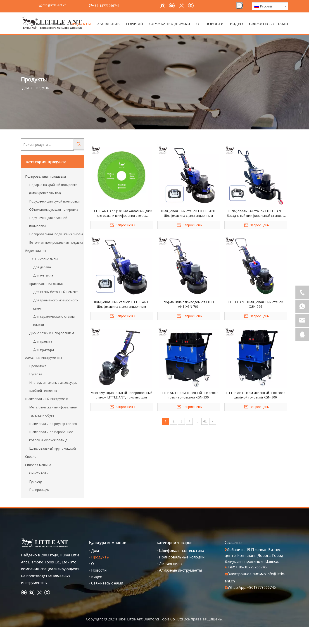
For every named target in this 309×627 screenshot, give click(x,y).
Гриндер (35, 481)
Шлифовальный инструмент (47, 399)
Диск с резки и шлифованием (51, 333)
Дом (95, 550)
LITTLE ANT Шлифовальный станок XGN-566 (255, 304)
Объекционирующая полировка (53, 209)
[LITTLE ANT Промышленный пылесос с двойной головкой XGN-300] (255, 357)
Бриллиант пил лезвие (46, 283)
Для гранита (42, 341)
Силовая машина (38, 465)
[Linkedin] (191, 5)
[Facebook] (162, 5)
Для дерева (42, 267)
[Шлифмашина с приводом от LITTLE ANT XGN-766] (188, 266)
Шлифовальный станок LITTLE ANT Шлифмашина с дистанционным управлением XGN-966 (188, 213)
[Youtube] (172, 5)
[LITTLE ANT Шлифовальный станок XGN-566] (255, 266)
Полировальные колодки (181, 557)
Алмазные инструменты (43, 357)
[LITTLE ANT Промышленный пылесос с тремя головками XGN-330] (188, 357)
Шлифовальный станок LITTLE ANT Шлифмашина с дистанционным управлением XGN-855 (121, 304)
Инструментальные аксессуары (53, 382)
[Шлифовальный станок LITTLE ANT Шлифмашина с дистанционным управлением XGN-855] (121, 266)
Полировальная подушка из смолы (56, 234)
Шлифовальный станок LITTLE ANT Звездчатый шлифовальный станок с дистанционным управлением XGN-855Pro (255, 213)
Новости (99, 570)
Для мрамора (43, 349)
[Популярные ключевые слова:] (239, 5)
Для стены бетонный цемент (55, 292)
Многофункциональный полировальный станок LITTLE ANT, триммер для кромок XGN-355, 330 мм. (121, 395)
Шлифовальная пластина (181, 550)
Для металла (43, 275)
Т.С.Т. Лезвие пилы (43, 259)
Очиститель (38, 473)
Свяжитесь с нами (107, 583)
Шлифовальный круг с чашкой (52, 448)
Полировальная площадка (45, 176)
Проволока (37, 366)
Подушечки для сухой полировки (54, 201)
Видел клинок (35, 250)
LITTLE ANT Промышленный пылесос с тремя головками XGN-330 (188, 395)
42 (205, 421)
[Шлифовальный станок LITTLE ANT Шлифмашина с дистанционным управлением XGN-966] (188, 175)
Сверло (30, 456)
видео (96, 576)
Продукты (100, 557)
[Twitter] (181, 5)
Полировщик (39, 489)
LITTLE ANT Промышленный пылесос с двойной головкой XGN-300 (255, 395)
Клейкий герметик (43, 391)
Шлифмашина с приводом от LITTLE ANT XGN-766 (188, 304)
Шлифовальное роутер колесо (53, 424)
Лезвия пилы (170, 563)
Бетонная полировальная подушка (56, 242)
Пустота (35, 374)
